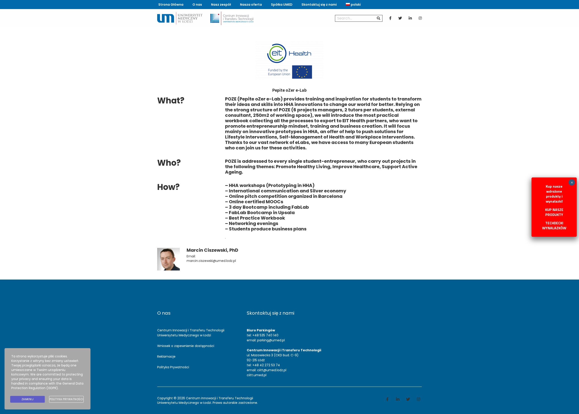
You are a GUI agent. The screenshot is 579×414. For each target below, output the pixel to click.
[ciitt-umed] (231, 18)
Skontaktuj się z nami (319, 4)
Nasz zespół (221, 4)
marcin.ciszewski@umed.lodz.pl (211, 260)
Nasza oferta (251, 4)
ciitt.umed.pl (256, 375)
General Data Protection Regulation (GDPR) (47, 385)
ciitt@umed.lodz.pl (271, 370)
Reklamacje (166, 356)
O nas (197, 4)
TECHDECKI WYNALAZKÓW (554, 225)
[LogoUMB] (179, 18)
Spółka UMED (281, 4)
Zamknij (27, 399)
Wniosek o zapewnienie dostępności (185, 346)
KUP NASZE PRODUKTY (554, 212)
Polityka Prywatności (173, 367)
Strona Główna (170, 4)
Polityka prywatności (66, 399)
